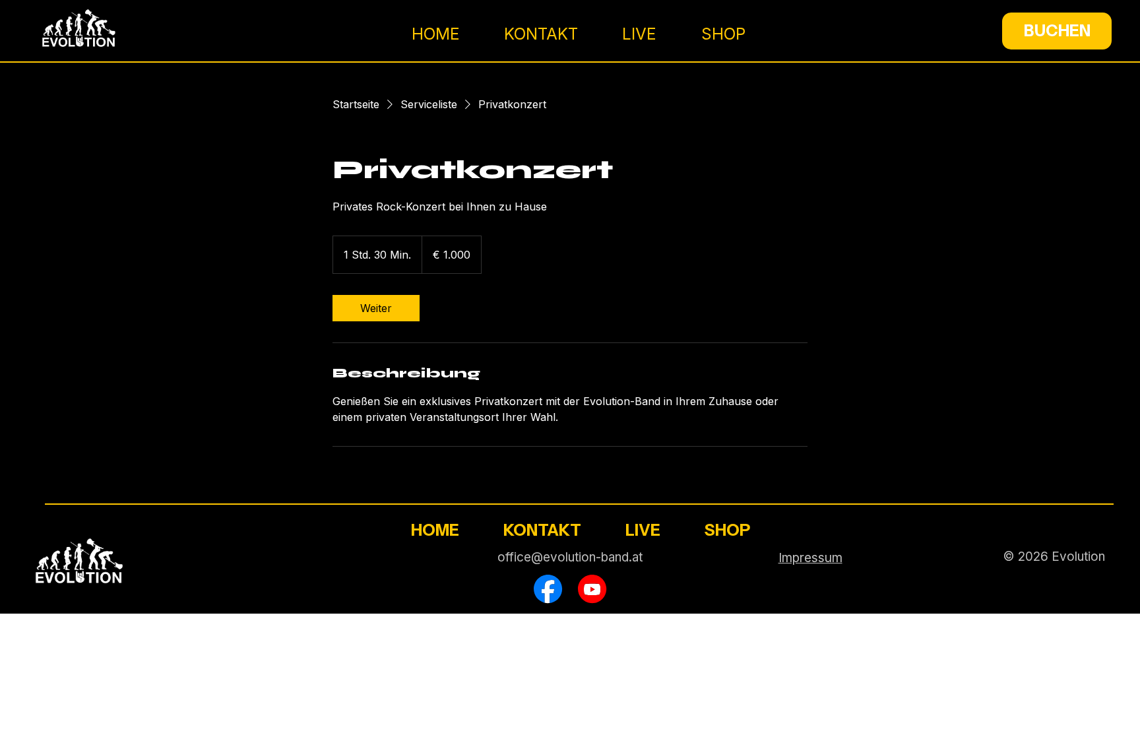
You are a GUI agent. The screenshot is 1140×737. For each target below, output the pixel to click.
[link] (376, 308)
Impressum (810, 557)
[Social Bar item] (548, 589)
